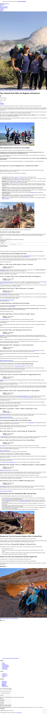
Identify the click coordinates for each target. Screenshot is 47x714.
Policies (3, 663)
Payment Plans (5, 664)
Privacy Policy (5, 669)
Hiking (6, 90)
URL (1, 237)
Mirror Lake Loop (5, 269)
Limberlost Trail (3, 379)
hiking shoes (33, 192)
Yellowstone (21, 90)
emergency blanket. (5, 198)
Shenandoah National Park (20, 365)
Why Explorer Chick (4, 7)
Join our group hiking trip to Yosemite (7, 299)
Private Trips (4, 675)
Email (3, 240)
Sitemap (17, 658)
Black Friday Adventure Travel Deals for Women (9, 618)
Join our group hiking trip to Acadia (6, 360)
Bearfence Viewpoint (5, 414)
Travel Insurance (5, 666)
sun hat (22, 177)
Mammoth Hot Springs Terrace (5, 470)
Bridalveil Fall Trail (5, 293)
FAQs (3, 662)
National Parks (11, 90)
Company (2, 695)
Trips (1, 5)
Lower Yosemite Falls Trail (6, 281)
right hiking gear (8, 500)
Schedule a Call (5, 674)
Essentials (2, 8)
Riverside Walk (4, 436)
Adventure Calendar (22, 1)
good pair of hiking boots (24, 501)
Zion (34, 90)
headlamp (19, 181)
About (7, 658)
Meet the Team (11, 658)
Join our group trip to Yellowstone (6, 491)
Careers (3, 676)
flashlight (11, 181)
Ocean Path (2, 335)
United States (16, 90)
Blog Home (2, 90)
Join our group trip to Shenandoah (6, 417)
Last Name (2, 702)
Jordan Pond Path (5, 319)
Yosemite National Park (28, 90)
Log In (1, 10)
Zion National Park (30, 422)
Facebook (5, 681)
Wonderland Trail (36, 350)
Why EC (4, 658)
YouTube (5, 685)
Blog (15, 658)
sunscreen (16, 177)
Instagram (5, 682)
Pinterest (4, 684)
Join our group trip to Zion (5, 450)
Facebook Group (5, 686)
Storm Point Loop (3, 486)
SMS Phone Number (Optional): (6, 705)
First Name (2, 700)
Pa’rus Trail (4, 445)
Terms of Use (4, 668)
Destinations (2, 4)
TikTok (4, 683)
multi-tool (28, 194)
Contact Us (2, 9)
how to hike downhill (29, 397)
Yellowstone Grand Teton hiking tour (8, 462)
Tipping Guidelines (5, 665)
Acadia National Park (13, 305)
